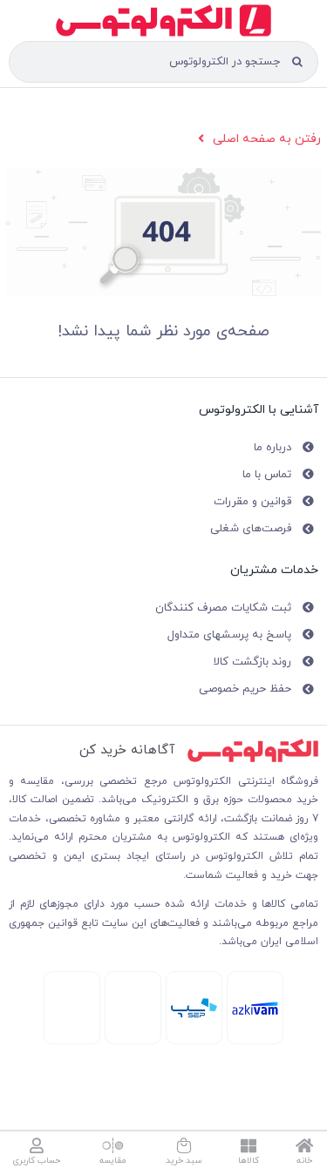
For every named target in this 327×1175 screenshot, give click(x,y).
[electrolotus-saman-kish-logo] (194, 1004)
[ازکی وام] (255, 1007)
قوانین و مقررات (252, 502)
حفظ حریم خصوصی (245, 689)
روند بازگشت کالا (252, 662)
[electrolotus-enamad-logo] (133, 984)
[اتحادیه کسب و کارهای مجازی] (72, 982)
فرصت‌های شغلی (250, 529)
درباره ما (272, 448)
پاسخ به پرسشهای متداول (229, 635)
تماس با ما (266, 475)
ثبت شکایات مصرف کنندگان (223, 608)
